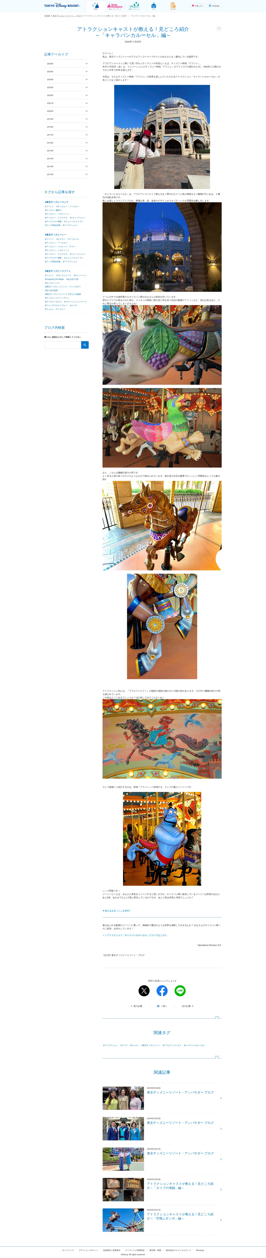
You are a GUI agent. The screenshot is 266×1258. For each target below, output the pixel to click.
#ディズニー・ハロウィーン (57, 213)
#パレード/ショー (77, 217)
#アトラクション (110, 1045)
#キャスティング (52, 282)
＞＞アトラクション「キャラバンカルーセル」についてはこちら (135, 935)
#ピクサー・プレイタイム (68, 239)
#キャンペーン (80, 275)
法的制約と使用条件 (111, 1250)
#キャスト (134, 1045)
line (180, 990)
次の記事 (186, 1006)
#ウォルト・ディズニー (55, 309)
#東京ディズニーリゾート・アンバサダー (63, 286)
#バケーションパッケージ (75, 301)
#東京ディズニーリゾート (58, 270)
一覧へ (164, 1006)
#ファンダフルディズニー (56, 305)
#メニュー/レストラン (73, 221)
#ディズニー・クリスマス (56, 217)
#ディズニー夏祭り (53, 210)
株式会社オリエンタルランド (178, 1250)
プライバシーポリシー (88, 1250)
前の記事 (137, 1006)
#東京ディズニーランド (56, 202)
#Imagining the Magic (54, 279)
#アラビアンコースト (172, 1045)
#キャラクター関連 (53, 221)
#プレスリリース (64, 275)
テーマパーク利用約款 (135, 1250)
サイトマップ (68, 1250)
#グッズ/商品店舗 (52, 225)
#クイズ (124, 1045)
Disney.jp (200, 1250)
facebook (162, 990)
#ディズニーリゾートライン (57, 297)
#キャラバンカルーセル (194, 1045)
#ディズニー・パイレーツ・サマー (60, 246)
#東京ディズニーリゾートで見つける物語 (63, 294)
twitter (144, 990)
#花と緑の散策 (51, 290)
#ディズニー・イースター (68, 206)
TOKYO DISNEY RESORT (62, 5)
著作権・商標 (155, 1250)
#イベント (49, 206)
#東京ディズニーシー (151, 1045)
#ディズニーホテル (53, 301)
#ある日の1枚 (72, 279)
